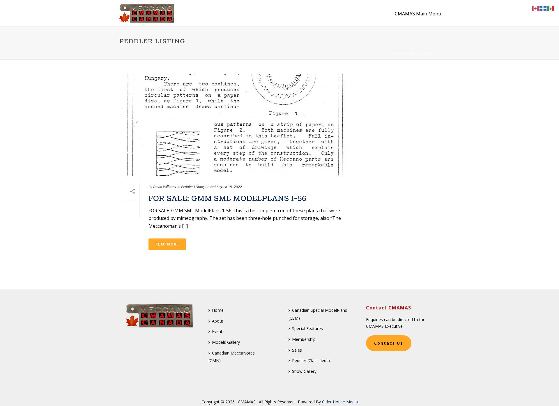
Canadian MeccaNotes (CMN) (231, 357)
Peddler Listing (420, 54)
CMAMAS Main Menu (418, 13)
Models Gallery (226, 342)
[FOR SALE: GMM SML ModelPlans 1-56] (234, 125)
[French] (543, 8)
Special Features (307, 328)
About (217, 321)
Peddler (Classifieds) (311, 360)
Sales (297, 350)
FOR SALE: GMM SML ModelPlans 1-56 (227, 199)
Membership (304, 339)
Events (218, 331)
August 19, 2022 (229, 186)
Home (396, 54)
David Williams (164, 186)
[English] (535, 8)
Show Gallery (304, 371)
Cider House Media (340, 402)
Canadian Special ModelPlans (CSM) (318, 314)
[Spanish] (551, 8)
